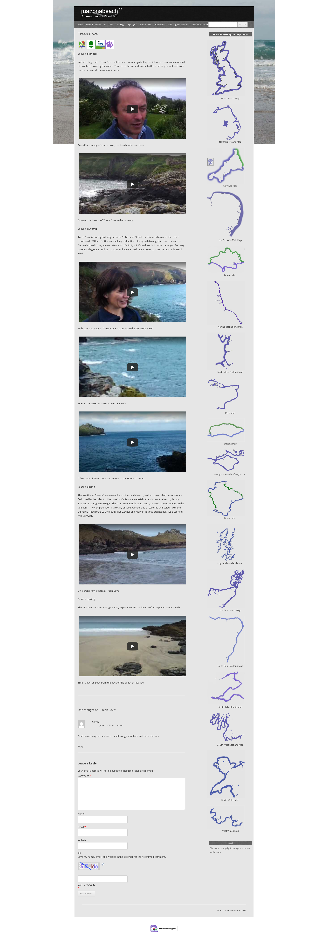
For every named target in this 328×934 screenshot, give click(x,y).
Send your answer (200, 24)
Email (82, 827)
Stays (170, 24)
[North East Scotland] (230, 640)
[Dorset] (230, 259)
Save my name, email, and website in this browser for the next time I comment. (122, 856)
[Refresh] (103, 864)
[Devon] (230, 498)
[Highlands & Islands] (230, 542)
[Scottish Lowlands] (230, 688)
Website (82, 840)
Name (82, 813)
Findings (120, 24)
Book (112, 24)
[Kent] (230, 394)
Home (80, 24)
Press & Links (145, 24)
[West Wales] (230, 817)
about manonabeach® (96, 24)
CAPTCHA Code (86, 884)
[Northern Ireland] (230, 122)
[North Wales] (230, 774)
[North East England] (230, 303)
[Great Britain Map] (230, 68)
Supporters (159, 24)
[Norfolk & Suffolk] (230, 214)
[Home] (100, 19)
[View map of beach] (82, 45)
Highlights (132, 24)
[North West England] (230, 351)
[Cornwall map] (230, 165)
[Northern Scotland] (230, 588)
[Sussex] (230, 430)
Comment (84, 775)
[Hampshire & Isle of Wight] (230, 460)
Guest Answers (181, 24)
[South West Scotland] (230, 727)
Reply (81, 746)
